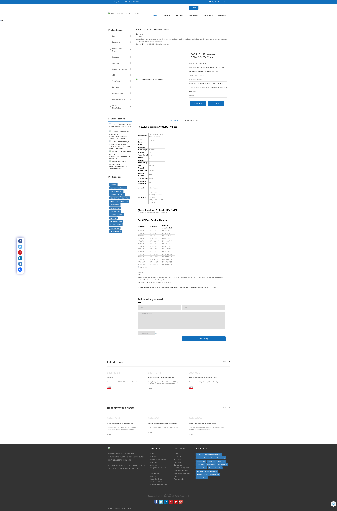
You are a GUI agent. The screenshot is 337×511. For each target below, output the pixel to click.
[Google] (181, 502)
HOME (155, 15)
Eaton (152, 453)
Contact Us (222, 15)
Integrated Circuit (156, 479)
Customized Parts (156, 482)
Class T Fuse (114, 201)
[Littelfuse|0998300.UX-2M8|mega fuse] (120, 162)
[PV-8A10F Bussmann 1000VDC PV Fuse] (123, 13)
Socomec (153, 462)
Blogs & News (193, 15)
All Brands (179, 15)
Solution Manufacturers (158, 484)
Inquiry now (225, 2)
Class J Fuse (125, 198)
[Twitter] (161, 502)
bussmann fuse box (115, 225)
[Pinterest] (176, 502)
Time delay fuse (114, 228)
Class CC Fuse (114, 198)
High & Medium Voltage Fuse (182, 474)
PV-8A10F (207, 288)
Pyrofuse (110, 378)
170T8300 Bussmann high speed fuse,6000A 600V (119, 147)
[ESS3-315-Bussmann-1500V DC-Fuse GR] (120, 132)
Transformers (155, 473)
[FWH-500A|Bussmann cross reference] (120, 152)
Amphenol (154, 465)
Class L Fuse (124, 201)
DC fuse (167, 30)
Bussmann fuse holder (116, 215)
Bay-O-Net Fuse (115, 208)
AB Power (177, 459)
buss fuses (113, 218)
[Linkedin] (166, 502)
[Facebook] (156, 502)
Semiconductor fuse (181, 470)
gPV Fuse (189, 288)
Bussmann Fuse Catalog (117, 195)
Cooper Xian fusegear (158, 468)
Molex (123, 508)
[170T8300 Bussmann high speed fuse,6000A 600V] (120, 142)
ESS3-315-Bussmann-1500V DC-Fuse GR (118, 137)
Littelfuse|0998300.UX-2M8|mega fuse (118, 167)
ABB (152, 470)
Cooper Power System (158, 459)
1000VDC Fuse (159, 288)
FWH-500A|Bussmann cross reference (120, 157)
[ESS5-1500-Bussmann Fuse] (120, 124)
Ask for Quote (208, 15)
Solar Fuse (150, 288)
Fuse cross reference (116, 191)
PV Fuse (144, 288)
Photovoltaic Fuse (198, 288)
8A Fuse (213, 288)
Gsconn (129, 508)
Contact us (177, 456)
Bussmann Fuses (115, 211)
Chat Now (218, 2)
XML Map (211, 2)
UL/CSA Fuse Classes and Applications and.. (203, 423)
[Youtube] (171, 502)
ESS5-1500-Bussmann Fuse (120, 126)
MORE (224, 362)
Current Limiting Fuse (181, 468)
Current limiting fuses (116, 221)
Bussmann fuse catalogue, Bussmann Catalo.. (203, 378)
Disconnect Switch (115, 231)
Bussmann (166, 15)
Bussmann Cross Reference (118, 188)
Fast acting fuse (114, 205)
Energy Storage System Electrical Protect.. (161, 378)
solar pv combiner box (171, 288)
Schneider (154, 476)
